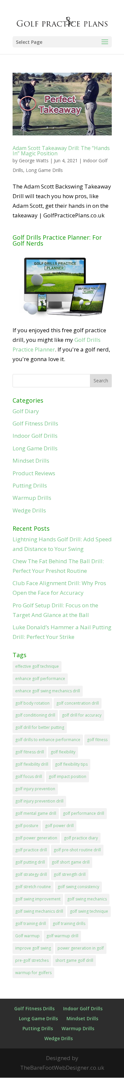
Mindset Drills (31, 460)
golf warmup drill (62, 936)
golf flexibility (63, 752)
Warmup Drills (32, 497)
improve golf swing (33, 948)
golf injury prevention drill (39, 801)
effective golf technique (37, 666)
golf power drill (59, 825)
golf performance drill (83, 813)
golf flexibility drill (31, 764)
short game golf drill (74, 960)
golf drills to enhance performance (47, 739)
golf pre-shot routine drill (77, 850)
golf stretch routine (33, 886)
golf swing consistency (78, 886)
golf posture (26, 825)
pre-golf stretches (32, 960)
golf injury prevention (35, 789)
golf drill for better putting (39, 727)
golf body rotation (32, 703)
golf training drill (30, 923)
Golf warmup (27, 936)
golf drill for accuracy (82, 715)
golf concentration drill (77, 703)
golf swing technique (89, 911)
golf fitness (97, 739)
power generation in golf (81, 948)
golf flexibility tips (71, 764)
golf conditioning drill (35, 715)
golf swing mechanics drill (39, 911)
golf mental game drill (35, 813)
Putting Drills (30, 485)
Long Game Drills (44, 170)
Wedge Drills (29, 510)
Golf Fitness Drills (35, 423)
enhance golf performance (40, 678)
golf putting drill (30, 862)
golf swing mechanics (87, 899)
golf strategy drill (31, 874)
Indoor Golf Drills (35, 435)
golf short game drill (71, 862)
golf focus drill (28, 776)
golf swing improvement (38, 899)
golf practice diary (81, 838)
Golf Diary (26, 411)
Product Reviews (34, 473)
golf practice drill (31, 850)
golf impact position (67, 776)
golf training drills (69, 923)
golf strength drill (70, 874)
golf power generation (36, 838)
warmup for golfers (33, 972)
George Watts (34, 160)
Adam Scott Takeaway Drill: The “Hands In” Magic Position (61, 150)
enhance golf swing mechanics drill (47, 691)
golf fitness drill (29, 752)
